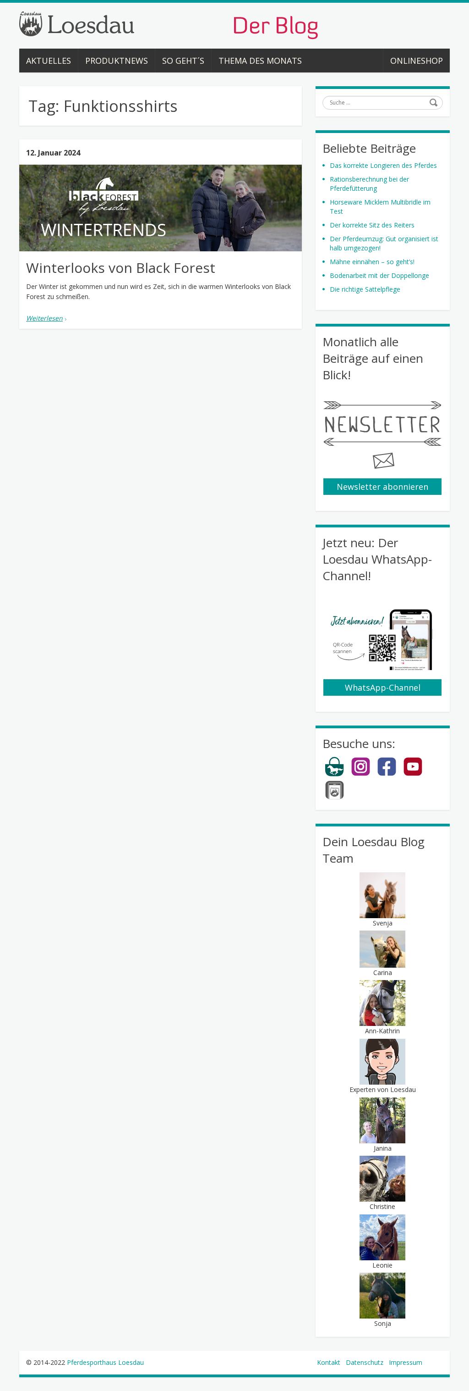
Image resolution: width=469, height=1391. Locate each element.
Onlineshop (416, 60)
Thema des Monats (260, 60)
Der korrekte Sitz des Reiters (372, 225)
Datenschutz (364, 1362)
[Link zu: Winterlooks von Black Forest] (160, 208)
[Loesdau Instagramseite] (360, 774)
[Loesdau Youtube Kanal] (413, 774)
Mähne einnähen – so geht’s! (372, 261)
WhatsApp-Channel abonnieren (382, 689)
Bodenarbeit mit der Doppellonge (379, 275)
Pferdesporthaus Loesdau (105, 1362)
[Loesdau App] (334, 797)
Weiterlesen (44, 318)
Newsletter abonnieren (382, 486)
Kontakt (328, 1362)
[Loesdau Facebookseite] (386, 774)
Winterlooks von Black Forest (120, 267)
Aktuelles (48, 60)
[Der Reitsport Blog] (168, 24)
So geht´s (183, 60)
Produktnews (116, 60)
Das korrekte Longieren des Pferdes (383, 165)
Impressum (405, 1362)
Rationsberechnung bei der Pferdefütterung (369, 184)
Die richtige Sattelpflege (365, 289)
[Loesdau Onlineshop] (334, 774)
